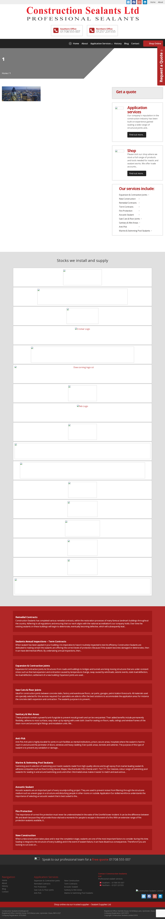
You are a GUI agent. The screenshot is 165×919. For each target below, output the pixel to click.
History (118, 43)
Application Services (100, 43)
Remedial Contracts (128, 202)
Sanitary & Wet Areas (128, 222)
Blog (126, 43)
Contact (135, 43)
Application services (137, 109)
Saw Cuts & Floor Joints (129, 218)
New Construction (127, 198)
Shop (131, 150)
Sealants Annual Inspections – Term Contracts (40, 641)
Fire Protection (125, 210)
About (160, 2)
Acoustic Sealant (126, 214)
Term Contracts (126, 206)
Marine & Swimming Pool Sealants (134, 230)
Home (152, 2)
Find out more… (136, 134)
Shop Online (155, 43)
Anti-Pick (123, 226)
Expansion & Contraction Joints (133, 194)
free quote (100, 859)
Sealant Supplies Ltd (101, 904)
